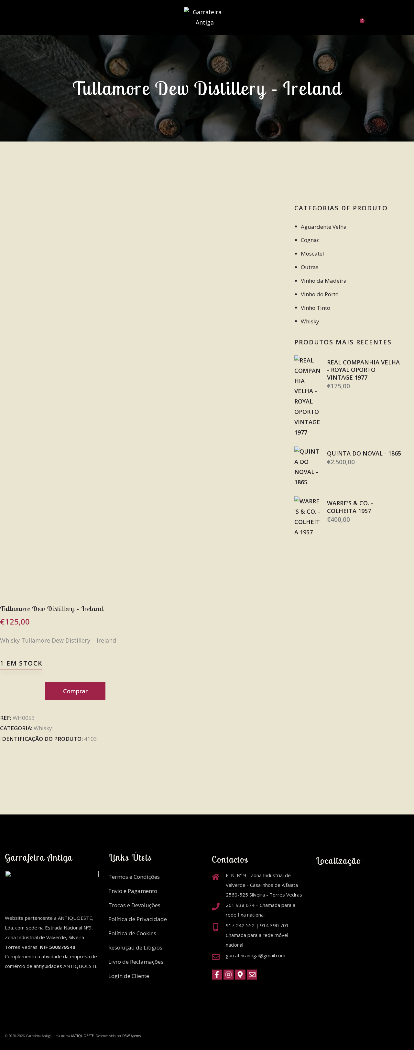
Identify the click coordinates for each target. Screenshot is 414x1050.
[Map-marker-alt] (240, 975)
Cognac (310, 240)
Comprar (75, 691)
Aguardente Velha (324, 226)
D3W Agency (131, 1036)
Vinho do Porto (320, 294)
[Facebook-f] (217, 975)
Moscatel (312, 253)
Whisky (43, 728)
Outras (310, 267)
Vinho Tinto (315, 307)
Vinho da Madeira (324, 280)
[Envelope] (252, 975)
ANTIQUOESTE (82, 1036)
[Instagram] (228, 975)
